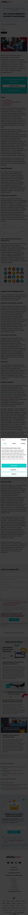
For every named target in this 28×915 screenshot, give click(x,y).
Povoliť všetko (14, 465)
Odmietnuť (14, 474)
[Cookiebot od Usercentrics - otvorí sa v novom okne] (21, 440)
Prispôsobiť (13, 469)
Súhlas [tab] (5, 443)
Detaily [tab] (14, 443)
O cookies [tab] (23, 443)
